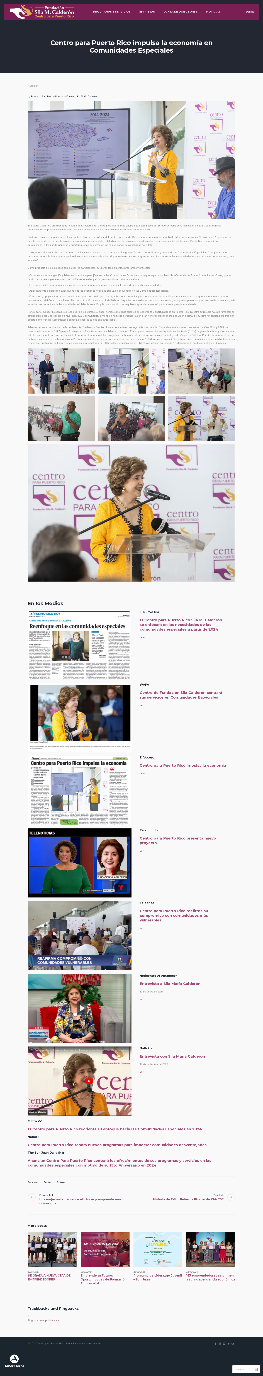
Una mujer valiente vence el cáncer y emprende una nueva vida (80, 1201)
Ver (141, 705)
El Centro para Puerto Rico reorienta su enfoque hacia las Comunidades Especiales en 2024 (115, 1129)
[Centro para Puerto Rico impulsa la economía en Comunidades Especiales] (131, 159)
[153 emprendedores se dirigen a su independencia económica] (210, 1249)
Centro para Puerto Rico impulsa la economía (183, 765)
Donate (250, 11)
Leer (142, 637)
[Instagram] (220, 1343)
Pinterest (61, 1182)
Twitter (47, 1182)
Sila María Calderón (86, 96)
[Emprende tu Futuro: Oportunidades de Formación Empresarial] (105, 1249)
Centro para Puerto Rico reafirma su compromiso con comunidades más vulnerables (174, 915)
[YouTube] (233, 1343)
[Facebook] (215, 1343)
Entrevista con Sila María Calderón (172, 1056)
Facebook (33, 1182)
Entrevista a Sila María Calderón (170, 984)
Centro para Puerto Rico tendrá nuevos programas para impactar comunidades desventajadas (117, 1145)
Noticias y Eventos (65, 96)
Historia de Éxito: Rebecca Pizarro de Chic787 (188, 1199)
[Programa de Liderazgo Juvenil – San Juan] (157, 1249)
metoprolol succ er (50, 1320)
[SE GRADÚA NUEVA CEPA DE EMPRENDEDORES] (52, 1249)
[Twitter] (228, 1343)
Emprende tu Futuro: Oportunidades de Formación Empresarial (103, 1279)
